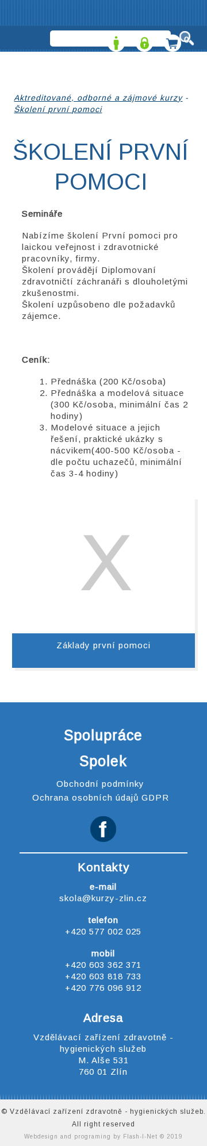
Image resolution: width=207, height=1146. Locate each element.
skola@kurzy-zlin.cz (103, 898)
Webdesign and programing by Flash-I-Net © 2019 (103, 1136)
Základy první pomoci (103, 645)
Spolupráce (103, 735)
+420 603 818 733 (103, 976)
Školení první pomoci (58, 109)
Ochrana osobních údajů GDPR (100, 797)
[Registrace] (115, 39)
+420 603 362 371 (103, 965)
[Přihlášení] (143, 39)
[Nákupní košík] (171, 39)
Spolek (103, 761)
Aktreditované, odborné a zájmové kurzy (98, 97)
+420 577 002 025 (103, 931)
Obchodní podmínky (100, 784)
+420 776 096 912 (103, 988)
